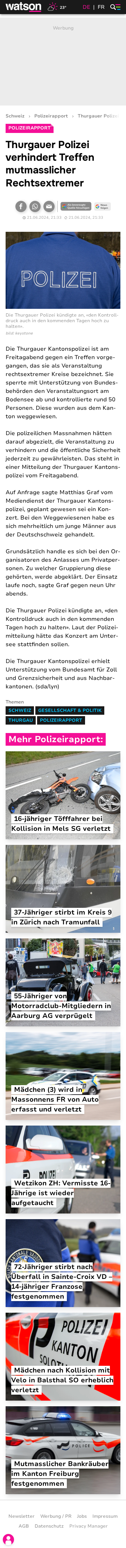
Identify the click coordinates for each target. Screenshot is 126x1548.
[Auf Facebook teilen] (21, 206)
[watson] (24, 7)
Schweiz (15, 116)
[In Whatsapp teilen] (35, 206)
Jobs (82, 1516)
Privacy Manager (88, 1526)
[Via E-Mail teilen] (49, 206)
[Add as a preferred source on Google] (76, 206)
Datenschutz (49, 1526)
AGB (24, 1526)
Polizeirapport (51, 116)
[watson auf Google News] (102, 206)
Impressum (105, 1516)
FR (101, 7)
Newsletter (21, 1516)
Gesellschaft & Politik (70, 710)
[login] (8, 1539)
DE (86, 7)
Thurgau (20, 720)
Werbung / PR (55, 1516)
